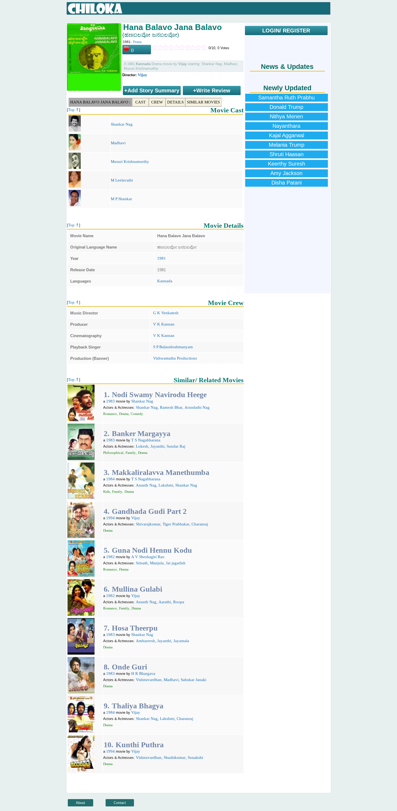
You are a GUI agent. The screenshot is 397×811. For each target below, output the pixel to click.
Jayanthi (157, 446)
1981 (161, 258)
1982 (110, 557)
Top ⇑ (73, 110)
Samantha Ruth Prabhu (286, 97)
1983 (110, 401)
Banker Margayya (141, 433)
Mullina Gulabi (137, 589)
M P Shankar (121, 199)
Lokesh (142, 446)
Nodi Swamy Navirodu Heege (159, 394)
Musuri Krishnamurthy (130, 161)
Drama (137, 42)
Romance (110, 414)
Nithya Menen (286, 116)
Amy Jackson (286, 173)
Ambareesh (145, 641)
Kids (106, 492)
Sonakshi (195, 757)
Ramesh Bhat (171, 407)
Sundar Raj (176, 446)
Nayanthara (286, 126)
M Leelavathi (122, 180)
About (80, 803)
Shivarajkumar (148, 524)
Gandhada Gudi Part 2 (149, 511)
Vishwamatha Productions (175, 358)
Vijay (142, 75)
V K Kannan (163, 324)
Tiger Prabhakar (176, 524)
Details (175, 102)
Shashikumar (175, 757)
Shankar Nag (122, 124)
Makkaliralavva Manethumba (160, 472)
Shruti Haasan (287, 154)
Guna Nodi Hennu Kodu (152, 550)
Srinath (142, 563)
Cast (140, 102)
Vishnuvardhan (149, 680)
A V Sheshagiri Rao (147, 557)
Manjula (157, 563)
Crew (157, 102)
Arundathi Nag (197, 407)
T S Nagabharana (145, 440)
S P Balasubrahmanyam (173, 347)
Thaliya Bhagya (137, 706)
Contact (120, 803)
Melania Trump (286, 145)
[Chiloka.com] (95, 8)
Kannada (164, 281)
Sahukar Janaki (193, 680)
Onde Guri (129, 667)
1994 (110, 518)
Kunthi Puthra (140, 744)
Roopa (178, 602)
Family (131, 453)
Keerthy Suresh (286, 164)
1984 (110, 479)
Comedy (137, 414)
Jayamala (181, 641)
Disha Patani (286, 183)
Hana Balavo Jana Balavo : (100, 102)
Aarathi (165, 602)
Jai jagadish (176, 563)
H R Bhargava (143, 673)
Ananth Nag (146, 485)
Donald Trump (286, 107)
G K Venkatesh (166, 313)
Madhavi (118, 143)
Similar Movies (203, 102)
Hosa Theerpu (135, 628)
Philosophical (113, 453)
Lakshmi (166, 485)
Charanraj (199, 524)
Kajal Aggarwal (286, 135)
